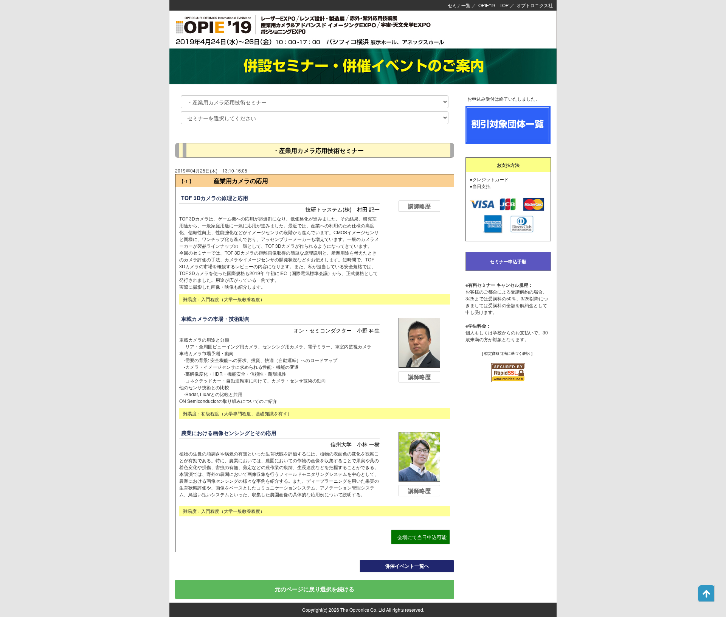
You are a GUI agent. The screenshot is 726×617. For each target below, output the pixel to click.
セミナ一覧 (459, 5)
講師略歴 (419, 206)
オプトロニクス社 (535, 5)
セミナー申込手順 (508, 261)
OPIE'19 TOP (493, 5)
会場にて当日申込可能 (422, 537)
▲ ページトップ (706, 593)
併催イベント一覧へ (407, 565)
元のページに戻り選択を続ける (314, 589)
